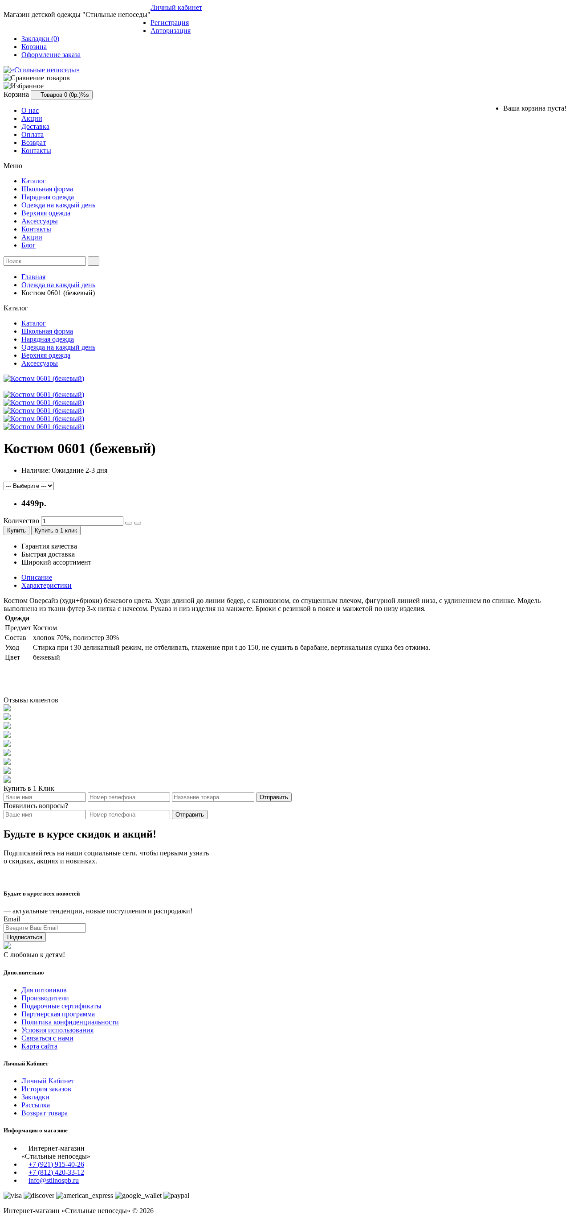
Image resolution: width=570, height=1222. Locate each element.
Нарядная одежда (47, 197)
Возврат (33, 142)
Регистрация (170, 22)
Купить (16, 530)
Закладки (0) (40, 38)
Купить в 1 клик (56, 530)
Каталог (33, 181)
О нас (30, 110)
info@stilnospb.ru (53, 1180)
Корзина (34, 46)
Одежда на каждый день (58, 205)
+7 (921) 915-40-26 (56, 1164)
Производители (45, 998)
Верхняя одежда (45, 213)
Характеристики (46, 585)
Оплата (32, 134)
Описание (36, 577)
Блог (28, 245)
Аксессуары (39, 221)
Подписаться (24, 937)
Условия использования (57, 1030)
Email (12, 919)
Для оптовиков (44, 990)
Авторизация (171, 30)
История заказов (46, 1089)
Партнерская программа (58, 1014)
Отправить (274, 797)
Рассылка (35, 1105)
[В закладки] (128, 523)
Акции (31, 118)
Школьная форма (47, 189)
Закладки (35, 1097)
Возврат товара (44, 1113)
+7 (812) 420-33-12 (56, 1172)
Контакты (36, 150)
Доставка (35, 126)
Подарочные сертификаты (61, 1006)
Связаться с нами (47, 1038)
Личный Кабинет (47, 1081)
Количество (21, 520)
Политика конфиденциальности (70, 1022)
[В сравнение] (137, 523)
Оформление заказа (51, 54)
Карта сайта (39, 1046)
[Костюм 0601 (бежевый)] (44, 378)
